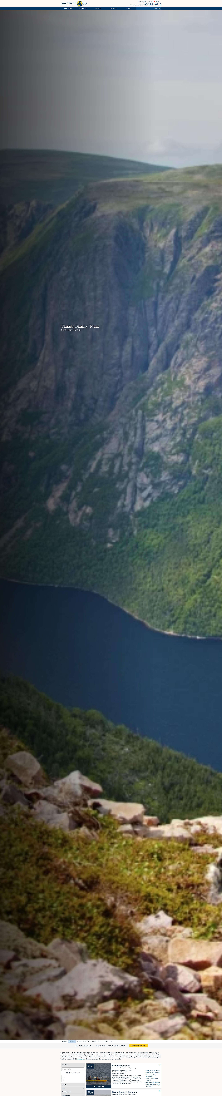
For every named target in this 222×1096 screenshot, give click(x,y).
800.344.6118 (152, 4)
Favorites (157, 1)
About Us (98, 8)
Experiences (83, 8)
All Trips (71, 1041)
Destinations (68, 8)
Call (119, 1045)
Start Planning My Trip (138, 1045)
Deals (106, 1041)
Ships (94, 1041)
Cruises (79, 1041)
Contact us (80, 1059)
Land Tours (86, 1041)
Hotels (100, 1041)
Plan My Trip (113, 8)
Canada (64, 1041)
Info (111, 1041)
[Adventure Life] (74, 3)
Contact (128, 8)
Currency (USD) (142, 1)
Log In (150, 1)
